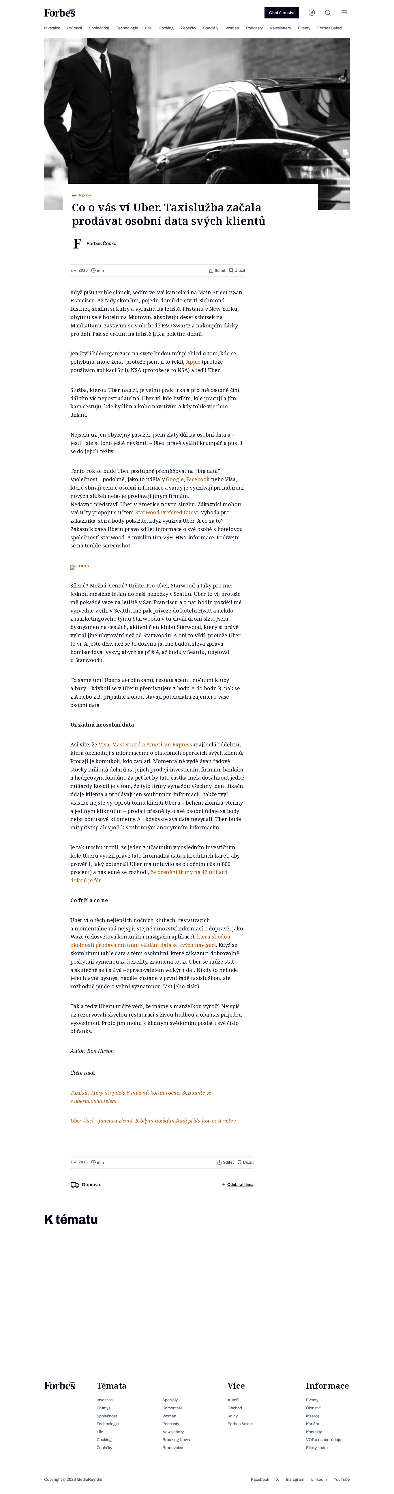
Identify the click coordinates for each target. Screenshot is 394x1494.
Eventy (304, 28)
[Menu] (344, 12)
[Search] (328, 12)
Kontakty (314, 1432)
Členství (313, 1408)
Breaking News (176, 1440)
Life (148, 28)
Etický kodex (317, 1448)
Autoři (233, 1400)
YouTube (342, 1479)
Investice (52, 28)
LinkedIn (319, 1479)
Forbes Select (329, 28)
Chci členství (281, 13)
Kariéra (312, 1424)
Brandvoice (172, 1448)
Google (174, 479)
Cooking (166, 28)
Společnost (99, 28)
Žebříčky (188, 28)
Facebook (198, 479)
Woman (232, 28)
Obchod (235, 1408)
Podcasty (254, 28)
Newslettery (280, 28)
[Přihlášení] (312, 12)
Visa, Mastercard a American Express (145, 744)
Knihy (233, 1416)
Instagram (295, 1479)
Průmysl (74, 28)
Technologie (127, 28)
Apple (193, 361)
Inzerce (313, 1416)
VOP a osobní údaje (323, 1440)
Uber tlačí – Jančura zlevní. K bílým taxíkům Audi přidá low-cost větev (153, 1120)
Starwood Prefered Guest (166, 512)
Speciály (210, 28)
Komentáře (172, 1408)
